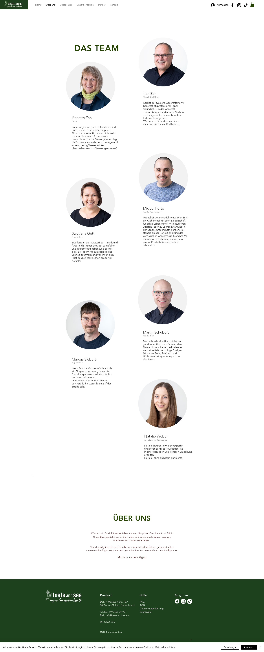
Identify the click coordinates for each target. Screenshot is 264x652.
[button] (252, 4)
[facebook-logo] (232, 5)
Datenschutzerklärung (152, 608)
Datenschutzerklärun (165, 647)
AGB (142, 605)
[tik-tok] (246, 5)
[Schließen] (260, 647)
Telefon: (104, 611)
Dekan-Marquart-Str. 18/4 (114, 601)
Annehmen (249, 647)
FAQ (142, 601)
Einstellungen (230, 647)
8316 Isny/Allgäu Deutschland (118, 605)
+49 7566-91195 (117, 611)
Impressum (146, 611)
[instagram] (239, 5)
